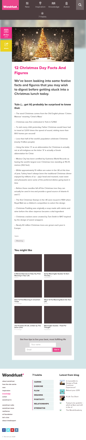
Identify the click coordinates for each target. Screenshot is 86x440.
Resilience (6, 411)
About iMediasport (9, 421)
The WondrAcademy (74, 410)
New (3, 387)
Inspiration (6, 391)
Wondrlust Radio (8, 405)
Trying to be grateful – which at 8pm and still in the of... (74, 405)
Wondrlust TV (7, 400)
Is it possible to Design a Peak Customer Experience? (72, 384)
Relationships (41, 404)
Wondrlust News (8, 408)
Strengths (39, 408)
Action (4, 397)
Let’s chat (5, 417)
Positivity (39, 399)
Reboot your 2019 (73, 390)
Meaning (19, 241)
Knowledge (6, 394)
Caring (37, 382)
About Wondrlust (8, 381)
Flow (36, 390)
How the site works (9, 384)
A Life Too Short (72, 397)
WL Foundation (7, 414)
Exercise (38, 386)
